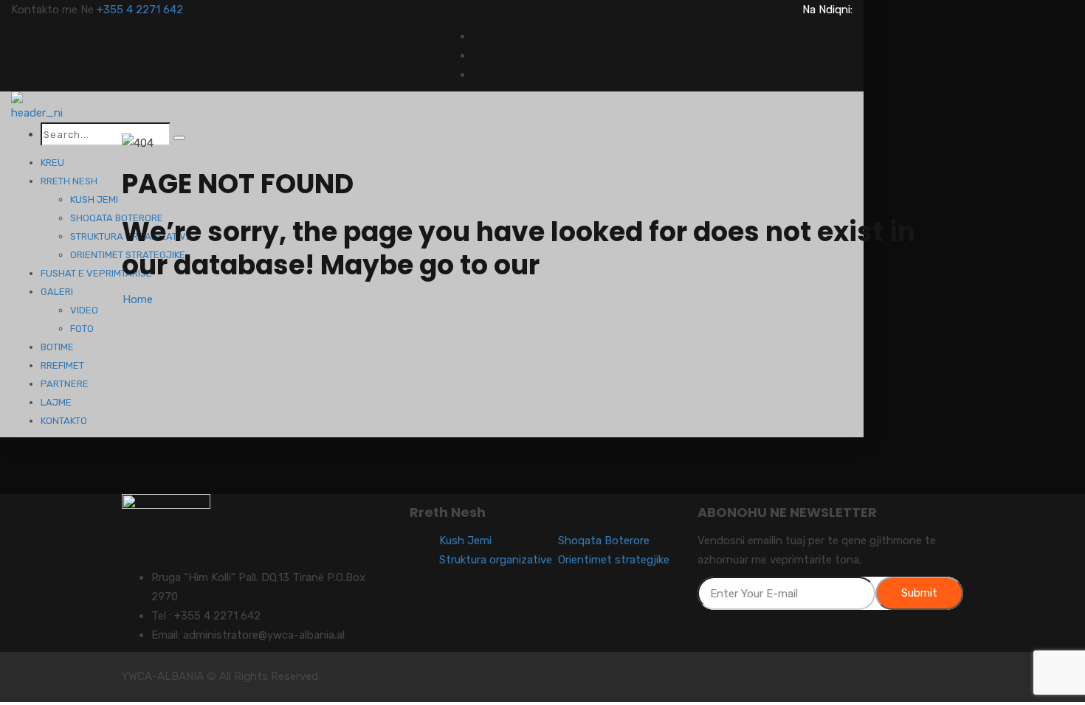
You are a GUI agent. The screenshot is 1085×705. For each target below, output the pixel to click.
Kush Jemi (94, 199)
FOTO (82, 328)
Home (138, 299)
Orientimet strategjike (613, 559)
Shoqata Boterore (604, 540)
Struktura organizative (495, 559)
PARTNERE (65, 383)
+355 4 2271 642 (140, 9)
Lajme (56, 402)
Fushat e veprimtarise (96, 273)
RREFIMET (62, 365)
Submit (919, 593)
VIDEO (84, 310)
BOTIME (57, 346)
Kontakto (64, 420)
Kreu (52, 162)
